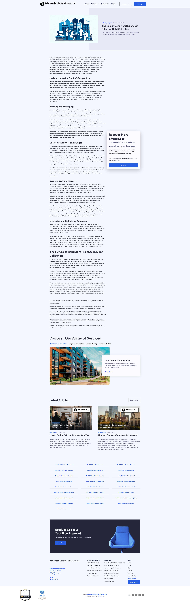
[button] (94, 3)
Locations (130, 573)
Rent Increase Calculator (111, 573)
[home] (58, 3)
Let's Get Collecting (123, 163)
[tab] (58, 344)
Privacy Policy (108, 578)
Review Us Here (132, 578)
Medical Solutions (92, 573)
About (129, 565)
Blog (129, 568)
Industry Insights (107, 23)
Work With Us (132, 576)
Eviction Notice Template (111, 576)
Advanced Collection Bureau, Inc (97, 594)
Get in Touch (109, 372)
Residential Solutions (93, 563)
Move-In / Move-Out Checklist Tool (114, 563)
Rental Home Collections (94, 568)
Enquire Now (60, 543)
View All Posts (134, 400)
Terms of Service (109, 581)
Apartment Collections (93, 565)
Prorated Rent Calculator (111, 565)
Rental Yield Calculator (111, 570)
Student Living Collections (94, 570)
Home (129, 563)
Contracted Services (93, 576)
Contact (130, 570)
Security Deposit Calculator (112, 568)
